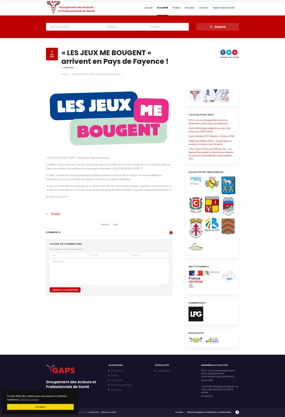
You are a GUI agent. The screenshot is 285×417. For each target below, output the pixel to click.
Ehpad (114, 375)
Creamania (93, 412)
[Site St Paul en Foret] (212, 205)
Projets (176, 7)
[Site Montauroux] (196, 228)
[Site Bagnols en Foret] (212, 224)
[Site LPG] (196, 314)
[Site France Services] (196, 279)
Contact (203, 7)
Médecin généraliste (121, 385)
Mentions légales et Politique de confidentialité (209, 412)
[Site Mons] (228, 206)
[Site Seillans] (196, 205)
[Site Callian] (212, 183)
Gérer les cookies (108, 412)
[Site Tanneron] (228, 226)
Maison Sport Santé (224, 7)
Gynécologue (164, 370)
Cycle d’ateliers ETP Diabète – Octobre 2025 (211, 136)
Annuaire (189, 7)
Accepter (40, 407)
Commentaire (58, 261)
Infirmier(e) (117, 380)
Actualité (162, 7)
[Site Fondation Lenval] (212, 272)
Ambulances (117, 370)
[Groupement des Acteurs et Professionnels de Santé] (71, 8)
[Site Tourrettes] (228, 185)
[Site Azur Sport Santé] (212, 340)
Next (115, 224)
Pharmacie (116, 389)
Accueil (148, 7)
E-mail (94, 255)
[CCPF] (196, 247)
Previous (105, 224)
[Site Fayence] (196, 180)
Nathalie (69, 67)
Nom (54, 255)
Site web (135, 255)
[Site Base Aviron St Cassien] (196, 340)
